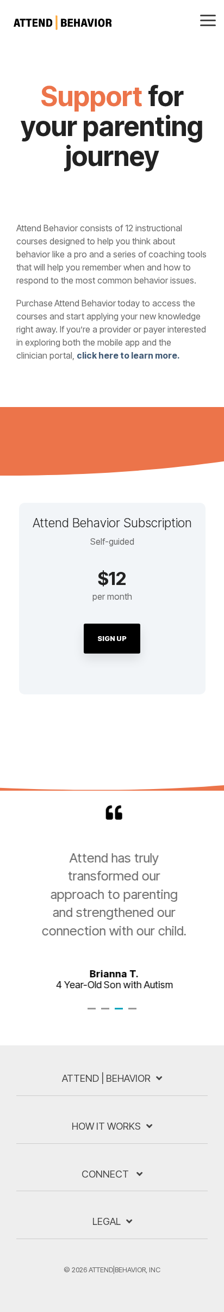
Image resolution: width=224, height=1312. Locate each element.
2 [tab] (106, 1013)
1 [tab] (93, 1013)
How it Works (106, 1126)
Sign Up (112, 638)
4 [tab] (133, 1013)
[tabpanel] (112, 897)
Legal (106, 1221)
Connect (106, 1174)
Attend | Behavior (106, 1078)
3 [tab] (120, 1013)
